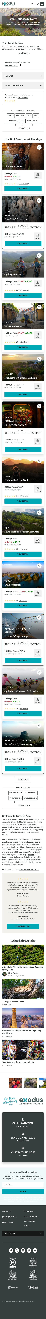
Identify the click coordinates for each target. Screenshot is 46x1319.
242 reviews (23, 184)
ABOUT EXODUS (8, 1222)
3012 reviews (23, 98)
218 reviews (24, 709)
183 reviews (23, 342)
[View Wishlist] (35, 4)
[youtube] (35, 1250)
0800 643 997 (38, 4)
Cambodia (20, 116)
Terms (33, 1201)
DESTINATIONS (29, 1221)
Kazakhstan (32, 121)
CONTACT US (7, 1211)
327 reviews (24, 290)
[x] (17, 1250)
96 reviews (23, 601)
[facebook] (11, 1250)
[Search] (32, 4)
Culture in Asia (15, 798)
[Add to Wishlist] (39, 147)
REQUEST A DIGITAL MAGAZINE (9, 1217)
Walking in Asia (15, 793)
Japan (22, 121)
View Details (23, 189)
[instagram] (23, 1250)
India (36, 116)
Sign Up (23, 1191)
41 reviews (23, 549)
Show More (23, 128)
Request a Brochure (13, 85)
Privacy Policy (26, 1201)
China (29, 116)
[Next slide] (41, 1083)
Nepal (37, 852)
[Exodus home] (8, 4)
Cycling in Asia (31, 793)
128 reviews (24, 496)
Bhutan (11, 116)
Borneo (31, 854)
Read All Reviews (23, 926)
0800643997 (11, 65)
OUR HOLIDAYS (29, 1211)
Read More (23, 53)
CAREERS (27, 1226)
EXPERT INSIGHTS (30, 1216)
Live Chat (8, 76)
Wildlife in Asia (30, 798)
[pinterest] (29, 1250)
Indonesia (13, 121)
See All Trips (23, 780)
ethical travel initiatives (29, 869)
